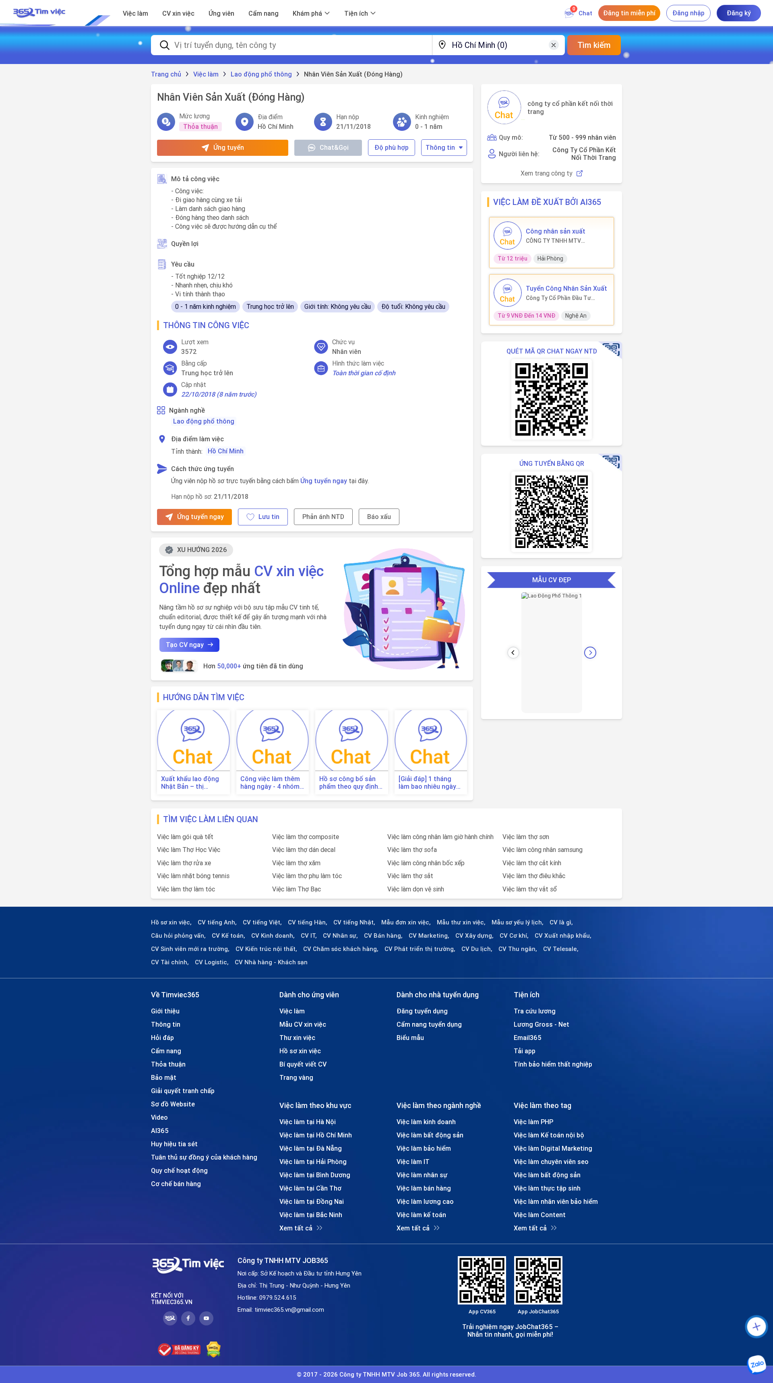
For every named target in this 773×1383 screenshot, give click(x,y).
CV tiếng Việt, (262, 922)
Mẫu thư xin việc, (461, 922)
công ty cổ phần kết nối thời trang (570, 107)
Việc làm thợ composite (305, 837)
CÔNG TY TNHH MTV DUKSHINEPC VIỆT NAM (557, 240)
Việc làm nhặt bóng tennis (193, 876)
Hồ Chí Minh (226, 451)
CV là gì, (561, 922)
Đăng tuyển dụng (422, 1011)
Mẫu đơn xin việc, (406, 922)
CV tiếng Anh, (217, 922)
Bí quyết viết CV (303, 1064)
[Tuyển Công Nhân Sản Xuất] (508, 293)
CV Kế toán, (228, 935)
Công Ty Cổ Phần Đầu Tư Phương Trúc (558, 298)
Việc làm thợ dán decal (303, 850)
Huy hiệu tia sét (174, 1143)
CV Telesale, (561, 949)
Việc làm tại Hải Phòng (313, 1161)
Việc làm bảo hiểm (424, 1148)
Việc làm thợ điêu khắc (533, 876)
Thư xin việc (297, 1037)
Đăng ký (739, 13)
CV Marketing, (429, 935)
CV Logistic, (212, 962)
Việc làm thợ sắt (410, 876)
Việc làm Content (540, 1214)
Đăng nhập (688, 13)
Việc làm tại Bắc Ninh (310, 1214)
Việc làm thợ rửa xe (184, 863)
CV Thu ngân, (517, 949)
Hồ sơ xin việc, (171, 922)
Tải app (524, 1050)
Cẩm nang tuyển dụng (429, 1024)
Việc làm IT (413, 1161)
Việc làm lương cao (425, 1201)
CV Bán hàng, (383, 935)
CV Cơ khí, (514, 935)
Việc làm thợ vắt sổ (529, 889)
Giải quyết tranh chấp (183, 1090)
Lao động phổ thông (203, 421)
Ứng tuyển (228, 147)
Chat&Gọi (334, 147)
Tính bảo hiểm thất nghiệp (553, 1064)
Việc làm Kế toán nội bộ (549, 1135)
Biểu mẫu (410, 1037)
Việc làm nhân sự (422, 1174)
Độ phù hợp (391, 147)
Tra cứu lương (535, 1011)
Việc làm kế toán (421, 1214)
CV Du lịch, (476, 949)
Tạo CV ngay (185, 645)
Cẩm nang (263, 13)
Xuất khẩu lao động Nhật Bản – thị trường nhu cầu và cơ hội (193, 782)
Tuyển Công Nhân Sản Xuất (566, 288)
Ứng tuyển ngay (323, 481)
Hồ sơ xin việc (300, 1050)
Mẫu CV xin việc (302, 1024)
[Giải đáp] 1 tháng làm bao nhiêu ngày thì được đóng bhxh (428, 782)
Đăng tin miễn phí (629, 13)
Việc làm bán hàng (424, 1188)
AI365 (160, 1130)
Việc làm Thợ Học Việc (188, 850)
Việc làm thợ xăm (296, 863)
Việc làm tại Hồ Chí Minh (315, 1135)
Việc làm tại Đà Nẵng (310, 1148)
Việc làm (135, 13)
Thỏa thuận (168, 1064)
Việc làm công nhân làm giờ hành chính (440, 837)
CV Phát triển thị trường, (419, 949)
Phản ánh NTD (323, 517)
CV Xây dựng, (474, 935)
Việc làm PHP (533, 1121)
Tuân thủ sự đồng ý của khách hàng (204, 1157)
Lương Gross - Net (541, 1024)
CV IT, (309, 935)
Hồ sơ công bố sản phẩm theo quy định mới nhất (348, 782)
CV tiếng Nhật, (354, 922)
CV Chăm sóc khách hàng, (340, 949)
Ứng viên (221, 13)
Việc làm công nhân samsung (542, 850)
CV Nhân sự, (340, 935)
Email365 (528, 1037)
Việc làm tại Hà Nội (307, 1121)
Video (159, 1117)
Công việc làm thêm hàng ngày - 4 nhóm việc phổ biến (270, 782)
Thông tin (440, 147)
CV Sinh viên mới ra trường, (190, 949)
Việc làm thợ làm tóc (186, 889)
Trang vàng (296, 1077)
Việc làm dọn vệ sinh (415, 889)
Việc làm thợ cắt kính (531, 863)
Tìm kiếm (594, 45)
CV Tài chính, (170, 962)
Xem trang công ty (547, 173)
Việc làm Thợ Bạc (296, 889)
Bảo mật (163, 1077)
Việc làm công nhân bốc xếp (426, 863)
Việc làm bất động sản (430, 1135)
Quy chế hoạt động (179, 1170)
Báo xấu (379, 517)
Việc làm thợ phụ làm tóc (307, 876)
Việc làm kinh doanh (426, 1121)
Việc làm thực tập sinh (547, 1188)
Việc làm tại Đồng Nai (311, 1201)
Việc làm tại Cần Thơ (310, 1188)
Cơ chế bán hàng (176, 1183)
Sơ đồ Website (173, 1104)
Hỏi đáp (162, 1037)
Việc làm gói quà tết (185, 837)
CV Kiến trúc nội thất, (266, 949)
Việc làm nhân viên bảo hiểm (556, 1201)
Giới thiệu (165, 1011)
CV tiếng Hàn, (307, 922)
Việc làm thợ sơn (525, 837)
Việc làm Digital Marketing (553, 1148)
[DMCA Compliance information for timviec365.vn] (214, 1350)
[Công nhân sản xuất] (508, 235)
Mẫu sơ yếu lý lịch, (518, 922)
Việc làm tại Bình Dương (314, 1174)
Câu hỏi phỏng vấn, (178, 935)
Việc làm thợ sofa (412, 850)
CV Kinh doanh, (273, 935)
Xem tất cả (295, 1228)
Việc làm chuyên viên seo (551, 1161)
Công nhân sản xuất (555, 231)
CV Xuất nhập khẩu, (563, 935)
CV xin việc (178, 13)
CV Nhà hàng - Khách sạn (271, 962)
